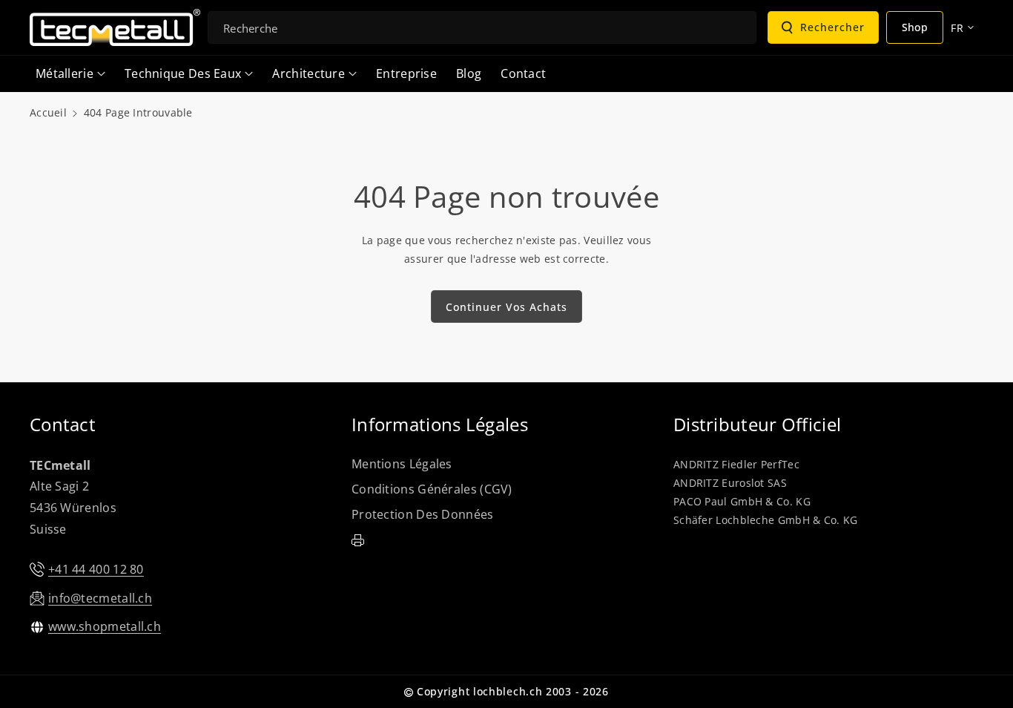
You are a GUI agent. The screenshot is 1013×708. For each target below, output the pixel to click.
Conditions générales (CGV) (432, 489)
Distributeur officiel (757, 424)
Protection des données (423, 514)
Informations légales (440, 424)
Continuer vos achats (506, 307)
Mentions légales (402, 464)
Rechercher (832, 27)
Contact (63, 424)
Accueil (48, 112)
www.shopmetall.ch (104, 626)
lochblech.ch (507, 691)
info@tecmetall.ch (100, 598)
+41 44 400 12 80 (96, 569)
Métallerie (64, 73)
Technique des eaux (183, 73)
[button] (70, 74)
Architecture (308, 73)
